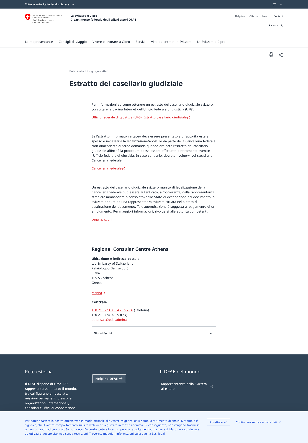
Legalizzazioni (102, 219)
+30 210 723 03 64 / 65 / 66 (112, 310)
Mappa (97, 293)
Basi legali (158, 434)
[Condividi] (280, 54)
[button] (39, 41)
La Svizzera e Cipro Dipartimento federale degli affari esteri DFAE (103, 18)
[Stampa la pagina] (271, 54)
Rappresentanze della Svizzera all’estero (184, 386)
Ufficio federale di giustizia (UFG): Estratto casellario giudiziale (139, 117)
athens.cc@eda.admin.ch (110, 319)
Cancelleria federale (107, 168)
